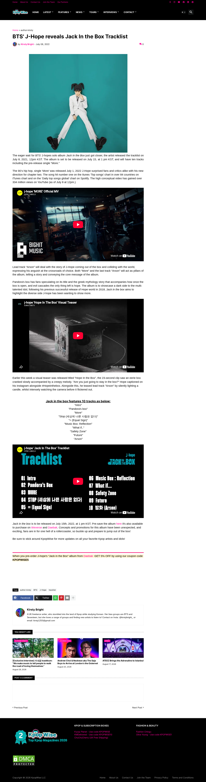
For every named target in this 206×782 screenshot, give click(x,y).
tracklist (52, 590)
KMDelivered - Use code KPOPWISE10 (93, 734)
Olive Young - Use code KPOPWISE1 (154, 734)
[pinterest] (192, 2)
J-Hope (43, 590)
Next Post (137, 707)
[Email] (67, 597)
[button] (183, 12)
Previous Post (21, 707)
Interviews (110, 12)
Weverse (36, 527)
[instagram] (174, 2)
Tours (93, 12)
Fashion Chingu (143, 731)
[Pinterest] (61, 597)
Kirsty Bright (35, 609)
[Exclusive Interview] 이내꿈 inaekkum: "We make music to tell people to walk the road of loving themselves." (32, 663)
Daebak (52, 527)
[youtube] (179, 2)
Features (63, 12)
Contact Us (35, 2)
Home (15, 2)
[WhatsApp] (55, 597)
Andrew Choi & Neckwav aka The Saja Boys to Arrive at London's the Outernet (77, 662)
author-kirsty (27, 30)
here (119, 523)
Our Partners (62, 2)
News (79, 12)
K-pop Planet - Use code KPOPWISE (92, 731)
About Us (24, 2)
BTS (35, 590)
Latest (47, 12)
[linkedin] (188, 2)
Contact (129, 12)
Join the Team (49, 2)
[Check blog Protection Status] (24, 765)
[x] (170, 2)
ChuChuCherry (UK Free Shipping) (91, 737)
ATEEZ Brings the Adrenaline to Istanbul (123, 660)
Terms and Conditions (182, 777)
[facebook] (184, 2)
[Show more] (73, 597)
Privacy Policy (161, 777)
